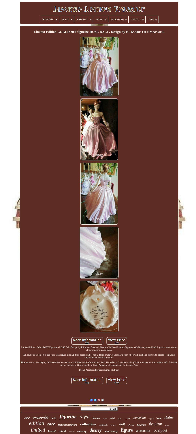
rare (51, 423)
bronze (96, 417)
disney (96, 430)
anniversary (111, 431)
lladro (167, 425)
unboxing (82, 431)
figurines (141, 425)
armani (71, 431)
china (131, 425)
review (113, 425)
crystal (127, 418)
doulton (155, 423)
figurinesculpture (67, 424)
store (105, 418)
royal (84, 416)
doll (122, 424)
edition (36, 423)
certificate (103, 425)
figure (127, 430)
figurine (68, 416)
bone (158, 418)
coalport (160, 430)
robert (62, 431)
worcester (143, 431)
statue (169, 417)
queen (120, 419)
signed (151, 419)
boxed (52, 431)
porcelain (139, 417)
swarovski (40, 417)
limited (38, 430)
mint (112, 418)
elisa (27, 417)
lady (54, 417)
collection (88, 424)
